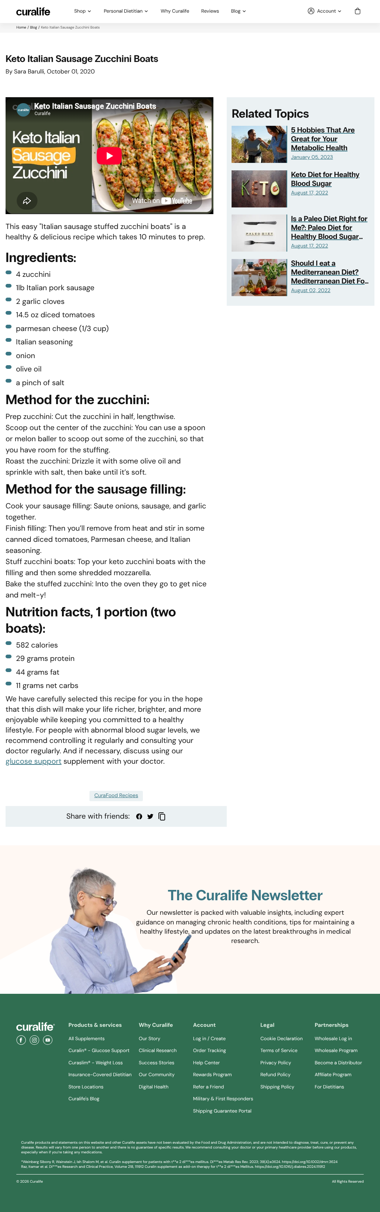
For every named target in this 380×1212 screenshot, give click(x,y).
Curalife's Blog (84, 1099)
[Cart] (358, 11)
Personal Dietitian (123, 11)
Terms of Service (279, 1051)
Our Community (156, 1075)
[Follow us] (21, 1040)
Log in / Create (209, 1039)
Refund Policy (276, 1075)
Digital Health (153, 1087)
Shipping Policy (277, 1087)
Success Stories (156, 1063)
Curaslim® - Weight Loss (96, 1063)
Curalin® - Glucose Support (99, 1051)
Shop (80, 11)
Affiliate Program (333, 1075)
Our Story (149, 1039)
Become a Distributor (338, 1063)
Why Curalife (175, 11)
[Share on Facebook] (139, 816)
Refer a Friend (208, 1087)
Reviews (210, 11)
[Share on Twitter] (150, 816)
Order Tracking (209, 1051)
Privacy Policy (276, 1063)
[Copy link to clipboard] (161, 816)
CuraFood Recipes (116, 795)
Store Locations (86, 1087)
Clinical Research (158, 1051)
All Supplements (87, 1039)
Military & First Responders (223, 1099)
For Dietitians (329, 1087)
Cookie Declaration (282, 1039)
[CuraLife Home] (33, 11)
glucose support (34, 761)
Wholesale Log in (333, 1039)
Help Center (206, 1063)
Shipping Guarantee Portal (222, 1111)
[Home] (35, 1026)
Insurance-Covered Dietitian (100, 1075)
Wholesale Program (336, 1051)
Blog (235, 11)
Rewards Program (212, 1075)
